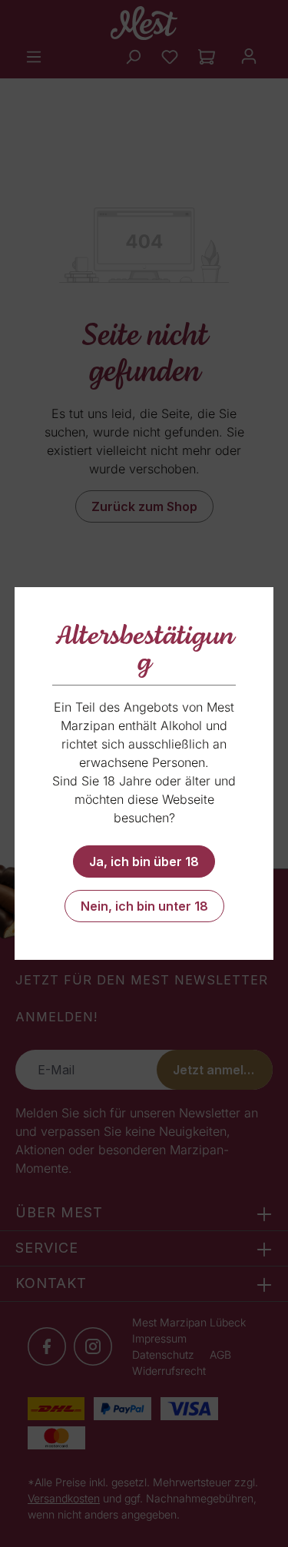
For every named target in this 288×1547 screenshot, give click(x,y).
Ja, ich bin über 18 (144, 861)
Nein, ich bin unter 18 (144, 906)
